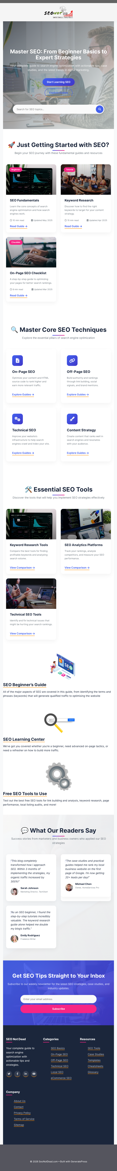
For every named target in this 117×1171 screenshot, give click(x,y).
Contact (18, 1106)
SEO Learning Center (24, 739)
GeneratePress (79, 1161)
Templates (94, 1060)
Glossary (93, 1072)
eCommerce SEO (61, 1078)
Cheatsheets (95, 1066)
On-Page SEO (59, 1054)
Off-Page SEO (59, 1060)
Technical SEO (59, 1066)
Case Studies (96, 1054)
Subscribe (58, 1008)
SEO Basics (58, 1048)
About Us (19, 1101)
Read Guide (17, 226)
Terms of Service (24, 1118)
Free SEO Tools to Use (25, 793)
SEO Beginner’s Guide (24, 684)
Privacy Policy (22, 1112)
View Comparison (21, 567)
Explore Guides (58, 92)
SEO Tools (94, 1048)
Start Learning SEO (58, 82)
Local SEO (57, 1072)
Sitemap (19, 1124)
